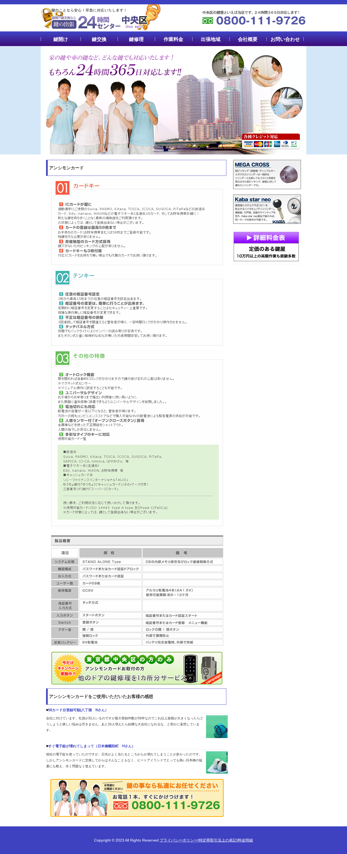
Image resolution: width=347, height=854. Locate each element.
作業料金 (173, 39)
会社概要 (248, 39)
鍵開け (60, 39)
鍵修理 (136, 39)
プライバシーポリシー (179, 840)
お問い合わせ (285, 39)
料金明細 (245, 840)
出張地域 (210, 39)
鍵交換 (99, 39)
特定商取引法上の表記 (218, 840)
